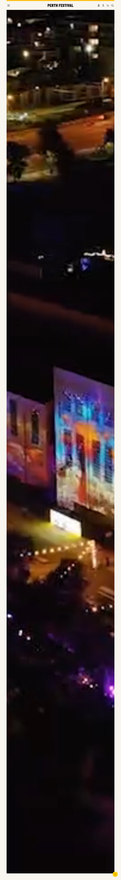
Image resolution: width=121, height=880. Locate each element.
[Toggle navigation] (9, 5)
